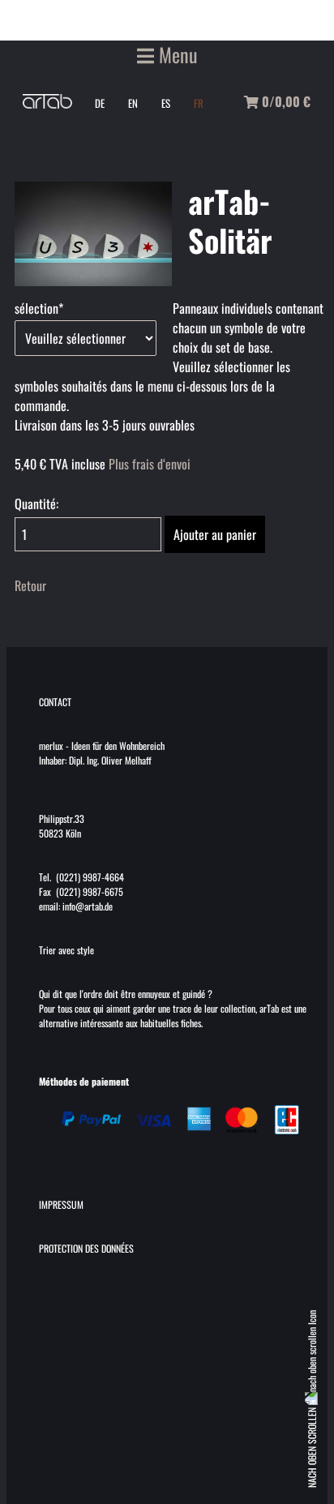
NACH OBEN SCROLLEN (312, 1446)
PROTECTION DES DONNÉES (86, 1248)
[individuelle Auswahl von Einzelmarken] (93, 280)
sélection (40, 308)
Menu (176, 54)
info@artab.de (87, 906)
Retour (30, 585)
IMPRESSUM (61, 1204)
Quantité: (36, 503)
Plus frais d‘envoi (150, 463)
